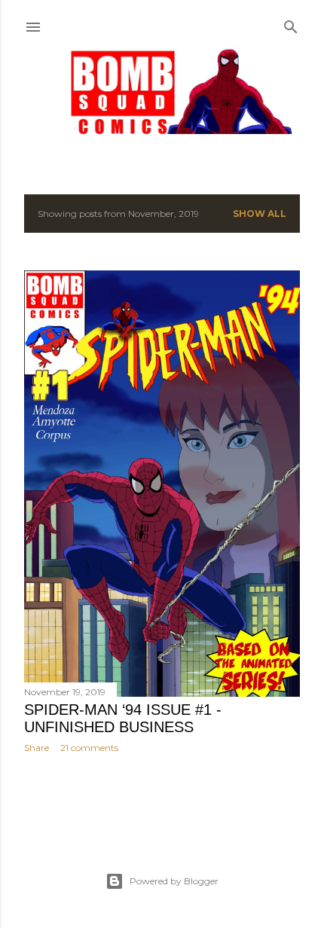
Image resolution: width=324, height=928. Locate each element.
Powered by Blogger (174, 881)
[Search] (291, 23)
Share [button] (36, 747)
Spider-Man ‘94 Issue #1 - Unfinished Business (123, 718)
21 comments (89, 747)
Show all (259, 213)
